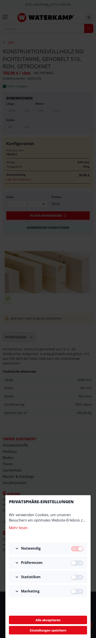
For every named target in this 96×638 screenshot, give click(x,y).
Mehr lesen (18, 527)
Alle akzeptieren (48, 620)
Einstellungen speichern (48, 630)
